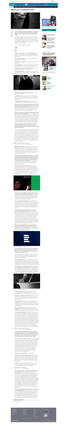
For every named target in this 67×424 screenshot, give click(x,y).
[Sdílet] (16, 51)
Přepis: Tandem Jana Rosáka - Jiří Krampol (50, 35)
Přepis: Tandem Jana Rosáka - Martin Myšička (51, 42)
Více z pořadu (44, 33)
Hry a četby (44, 20)
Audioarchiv (24, 6)
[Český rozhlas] (14, 1)
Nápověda (35, 412)
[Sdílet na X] (12, 34)
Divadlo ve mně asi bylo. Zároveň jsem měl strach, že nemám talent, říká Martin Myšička (51, 39)
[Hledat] (55, 1)
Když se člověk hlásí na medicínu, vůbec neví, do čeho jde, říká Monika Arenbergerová (51, 46)
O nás (34, 6)
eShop (13, 414)
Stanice (38, 1)
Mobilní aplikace (25, 414)
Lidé (31, 6)
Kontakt (35, 415)
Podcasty (24, 413)
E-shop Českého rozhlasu (46, 51)
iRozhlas (22, 1)
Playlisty (28, 6)
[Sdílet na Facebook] (12, 32)
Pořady (20, 6)
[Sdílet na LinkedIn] (12, 36)
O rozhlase (42, 1)
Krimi (47, 20)
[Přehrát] (16, 47)
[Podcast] (15, 51)
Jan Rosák (17, 403)
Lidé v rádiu (35, 413)
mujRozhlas (32, 1)
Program (27, 1)
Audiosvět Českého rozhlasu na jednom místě (48, 26)
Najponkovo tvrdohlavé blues (18, 401)
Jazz (11, 6)
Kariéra (35, 414)
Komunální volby (14, 412)
